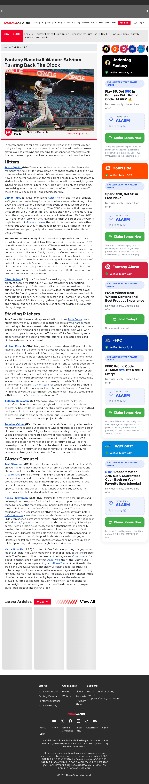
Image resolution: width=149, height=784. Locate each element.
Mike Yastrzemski (36, 222)
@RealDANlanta (38, 132)
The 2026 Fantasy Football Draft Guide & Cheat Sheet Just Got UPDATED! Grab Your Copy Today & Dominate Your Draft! (81, 36)
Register (105, 727)
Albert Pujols (13, 279)
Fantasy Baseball (48, 696)
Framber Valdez (15, 424)
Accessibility (92, 727)
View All (87, 602)
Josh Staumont (14, 464)
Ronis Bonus (75, 319)
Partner (54, 727)
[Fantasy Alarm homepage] (16, 22)
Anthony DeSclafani (17, 401)
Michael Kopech (15, 346)
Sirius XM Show (81, 703)
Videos (79, 691)
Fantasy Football (48, 691)
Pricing (66, 691)
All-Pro (124, 23)
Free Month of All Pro (108, 23)
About (43, 727)
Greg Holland (13, 474)
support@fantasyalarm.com (103, 698)
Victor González (15, 549)
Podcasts (81, 696)
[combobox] (42, 602)
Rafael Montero (14, 515)
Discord (85, 23)
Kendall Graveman (17, 498)
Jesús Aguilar (13, 167)
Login (141, 23)
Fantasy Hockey (48, 705)
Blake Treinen (61, 563)
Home (7, 47)
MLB (16, 47)
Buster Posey (13, 197)
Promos (66, 23)
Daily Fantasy (47, 23)
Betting (58, 23)
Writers (94, 23)
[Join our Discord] (135, 23)
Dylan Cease (42, 384)
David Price (54, 559)
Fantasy (37, 23)
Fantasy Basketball (50, 701)
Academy (76, 23)
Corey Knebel (80, 556)
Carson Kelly (55, 197)
